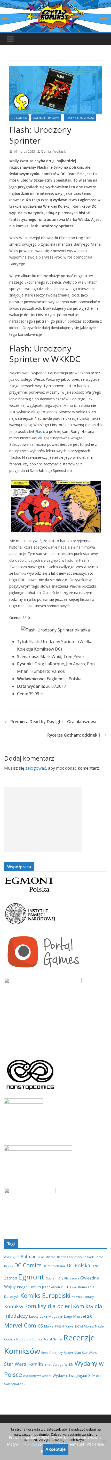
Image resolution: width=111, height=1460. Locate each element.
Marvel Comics (23, 1325)
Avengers (12, 1256)
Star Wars (89, 1352)
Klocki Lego (69, 1287)
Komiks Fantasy (83, 1297)
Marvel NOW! (74, 1326)
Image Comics (29, 1286)
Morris (89, 1326)
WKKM (69, 1364)
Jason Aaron (51, 1287)
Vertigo (58, 1364)
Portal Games (52, 1339)
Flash (39, 431)
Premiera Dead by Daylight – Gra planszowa (53, 721)
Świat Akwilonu (14, 1384)
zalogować (35, 768)
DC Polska (78, 1265)
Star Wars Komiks (24, 1364)
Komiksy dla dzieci (48, 1306)
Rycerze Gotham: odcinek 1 (74, 735)
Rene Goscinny (52, 1352)
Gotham (51, 1278)
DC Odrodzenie (54, 1266)
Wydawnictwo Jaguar (70, 1375)
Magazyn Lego (60, 1316)
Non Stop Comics (29, 1339)
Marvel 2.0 (82, 1316)
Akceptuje (55, 1449)
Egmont (31, 1277)
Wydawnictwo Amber (37, 1376)
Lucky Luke (38, 1316)
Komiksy (13, 1306)
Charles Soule (76, 1257)
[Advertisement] (43, 819)
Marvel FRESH (54, 1326)
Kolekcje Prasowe (46, 118)
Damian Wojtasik (53, 151)
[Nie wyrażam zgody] (104, 1441)
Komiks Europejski (45, 1295)
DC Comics (19, 118)
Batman (28, 1256)
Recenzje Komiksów (80, 118)
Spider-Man (72, 1352)
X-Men (94, 1375)
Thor (48, 1365)
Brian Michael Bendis (51, 1257)
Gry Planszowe (68, 1278)
